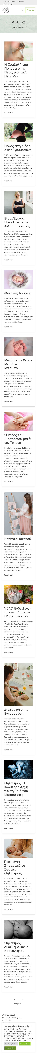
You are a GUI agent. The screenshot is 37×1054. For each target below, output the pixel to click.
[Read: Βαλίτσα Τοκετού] (18, 513)
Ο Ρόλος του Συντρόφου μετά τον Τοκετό (17, 438)
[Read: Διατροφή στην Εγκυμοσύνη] (18, 684)
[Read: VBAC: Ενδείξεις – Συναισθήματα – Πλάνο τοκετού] (18, 595)
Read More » (8, 112)
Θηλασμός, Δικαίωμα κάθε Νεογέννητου (16, 947)
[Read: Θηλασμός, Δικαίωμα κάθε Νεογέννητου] (18, 929)
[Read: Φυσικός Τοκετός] (18, 279)
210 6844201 (21, 1)
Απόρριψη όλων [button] (10, 1048)
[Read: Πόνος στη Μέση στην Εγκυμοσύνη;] (18, 132)
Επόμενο (18, 1003)
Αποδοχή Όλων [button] (24, 1044)
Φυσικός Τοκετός (17, 293)
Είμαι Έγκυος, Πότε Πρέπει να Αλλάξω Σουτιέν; (17, 222)
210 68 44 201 (6, 1020)
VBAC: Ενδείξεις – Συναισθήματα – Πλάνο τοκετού (17, 612)
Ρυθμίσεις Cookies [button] (11, 1044)
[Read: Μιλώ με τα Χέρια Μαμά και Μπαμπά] (18, 346)
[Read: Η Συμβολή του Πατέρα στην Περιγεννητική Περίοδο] (18, 51)
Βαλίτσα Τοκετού (17, 539)
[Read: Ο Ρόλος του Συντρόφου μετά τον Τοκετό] (18, 421)
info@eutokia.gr (7, 4)
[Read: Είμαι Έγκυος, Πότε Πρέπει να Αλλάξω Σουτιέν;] (18, 202)
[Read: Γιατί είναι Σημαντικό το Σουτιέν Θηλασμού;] (18, 848)
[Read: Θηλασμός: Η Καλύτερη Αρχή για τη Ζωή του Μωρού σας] (18, 769)
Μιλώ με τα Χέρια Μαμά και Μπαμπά (18, 364)
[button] (22, 10)
